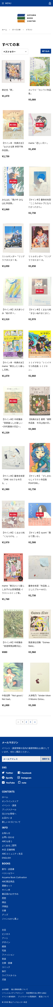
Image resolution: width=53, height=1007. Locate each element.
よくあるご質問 (9, 845)
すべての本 (16, 30)
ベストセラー (8, 873)
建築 (4, 946)
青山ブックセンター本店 (18, 1002)
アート (5, 938)
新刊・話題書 (8, 869)
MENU (8, 3)
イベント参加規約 (8, 996)
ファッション (8, 954)
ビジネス (6, 934)
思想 (4, 898)
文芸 (4, 930)
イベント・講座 (9, 805)
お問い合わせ (8, 837)
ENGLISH (6, 858)
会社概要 (5, 989)
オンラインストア (10, 801)
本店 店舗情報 (8, 849)
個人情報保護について (19, 989)
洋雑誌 (5, 906)
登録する (45, 759)
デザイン (6, 942)
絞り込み (45, 51)
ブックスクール (9, 809)
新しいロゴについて (11, 822)
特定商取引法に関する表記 (36, 993)
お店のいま (7, 817)
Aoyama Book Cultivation (14, 877)
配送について (44, 996)
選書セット (7, 885)
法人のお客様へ (9, 813)
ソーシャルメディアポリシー (13, 993)
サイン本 (6, 889)
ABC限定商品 (8, 881)
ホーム (4, 30)
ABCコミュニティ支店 (12, 853)
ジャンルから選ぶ (10, 918)
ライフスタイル (9, 975)
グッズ (5, 914)
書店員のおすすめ (10, 894)
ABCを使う (7, 841)
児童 (4, 979)
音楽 (4, 958)
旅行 (4, 971)
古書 (4, 910)
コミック (6, 967)
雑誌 (4, 902)
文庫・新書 (7, 963)
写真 (4, 950)
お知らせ (6, 833)
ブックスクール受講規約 (27, 996)
